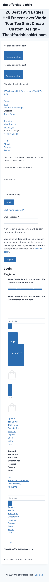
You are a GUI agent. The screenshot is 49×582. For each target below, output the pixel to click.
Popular (11, 434)
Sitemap (39, 575)
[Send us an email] (23, 289)
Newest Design (11, 134)
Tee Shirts (13, 422)
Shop (10, 438)
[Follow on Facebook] (10, 289)
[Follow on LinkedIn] (31, 289)
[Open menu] (44, 4)
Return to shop (13, 57)
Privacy (7, 147)
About (7, 144)
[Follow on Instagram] (14, 289)
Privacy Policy (14, 483)
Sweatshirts (13, 428)
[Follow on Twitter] (18, 289)
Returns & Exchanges (14, 107)
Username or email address (18, 167)
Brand (11, 441)
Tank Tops (13, 425)
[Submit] (10, 326)
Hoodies (12, 431)
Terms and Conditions (18, 480)
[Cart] (10, 390)
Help (6, 141)
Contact (7, 101)
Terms (7, 150)
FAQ (6, 104)
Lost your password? (14, 210)
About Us (12, 487)
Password (9, 179)
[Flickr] (40, 289)
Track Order (9, 114)
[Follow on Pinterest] (27, 289)
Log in (9, 202)
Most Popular (10, 124)
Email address (11, 217)
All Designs (9, 127)
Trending (8, 121)
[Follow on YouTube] (36, 289)
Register (10, 259)
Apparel (11, 418)
